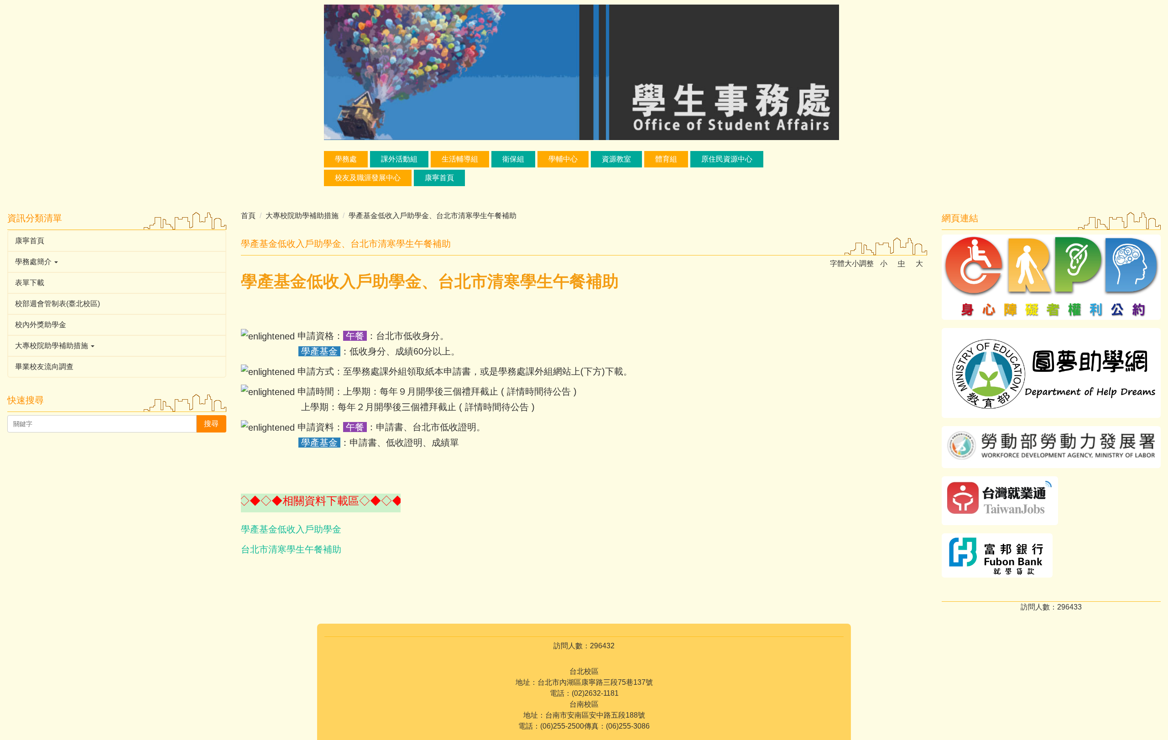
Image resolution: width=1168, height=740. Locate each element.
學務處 (346, 159)
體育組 (666, 159)
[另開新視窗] (1051, 277)
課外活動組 (399, 159)
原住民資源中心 (726, 159)
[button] (116, 262)
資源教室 (616, 159)
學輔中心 (563, 159)
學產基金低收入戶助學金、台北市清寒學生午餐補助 (432, 215)
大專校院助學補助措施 (302, 215)
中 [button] (901, 263)
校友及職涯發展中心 (368, 178)
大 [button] (919, 263)
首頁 (248, 215)
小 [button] (883, 263)
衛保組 (513, 159)
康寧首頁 (439, 178)
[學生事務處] (581, 72)
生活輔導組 (460, 159)
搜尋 (211, 423)
